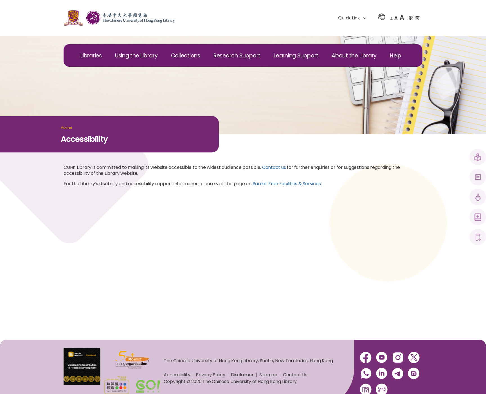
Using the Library (136, 55)
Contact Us (295, 374)
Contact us (274, 167)
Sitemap (268, 374)
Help (395, 55)
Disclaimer (242, 374)
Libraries (91, 55)
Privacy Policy (210, 374)
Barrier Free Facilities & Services (287, 183)
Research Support (236, 55)
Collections (185, 55)
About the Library (354, 55)
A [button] (391, 19)
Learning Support (296, 55)
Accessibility (177, 374)
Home (66, 128)
